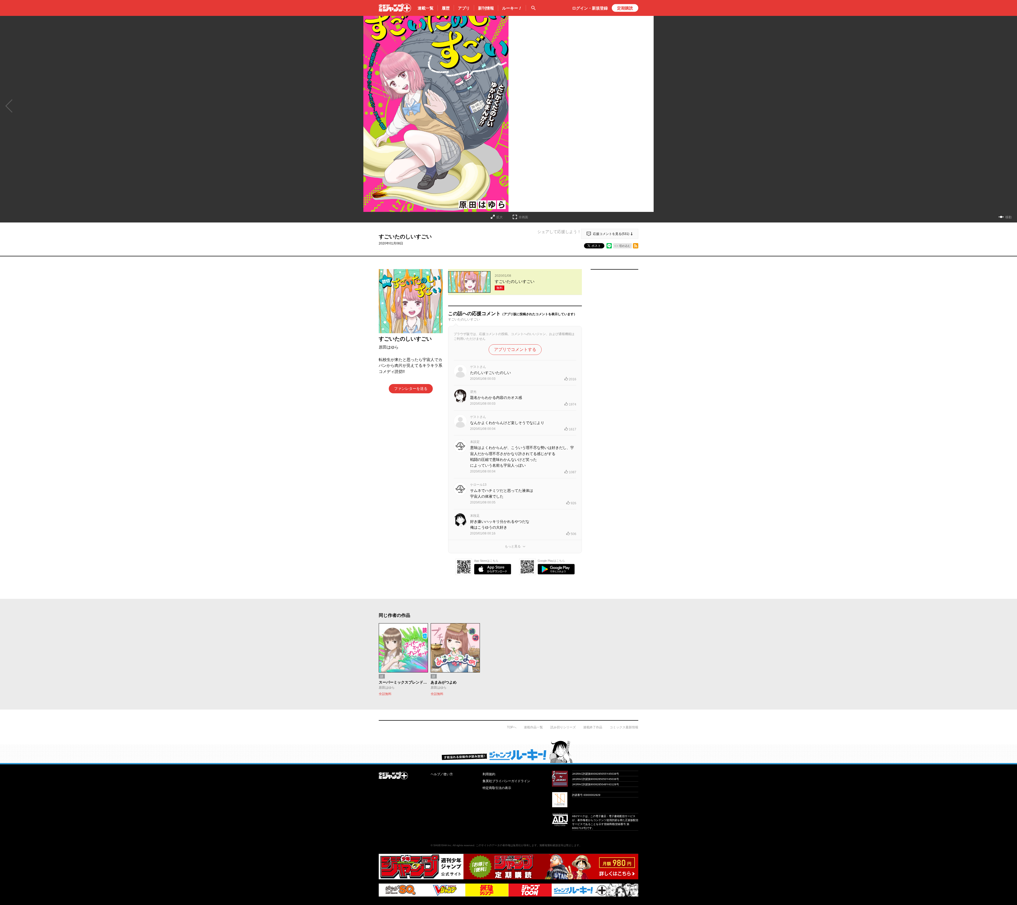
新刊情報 (486, 8)
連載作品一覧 (533, 727)
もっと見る (513, 546)
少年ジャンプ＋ (395, 8)
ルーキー (512, 8)
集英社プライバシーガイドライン (506, 781)
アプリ (464, 8)
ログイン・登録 (590, 8)
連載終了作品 (592, 727)
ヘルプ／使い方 (442, 774)
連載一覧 (426, 8)
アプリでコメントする (515, 349)
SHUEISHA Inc (442, 845)
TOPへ (511, 727)
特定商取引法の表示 (497, 788)
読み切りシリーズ (563, 727)
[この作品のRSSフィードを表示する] (635, 245)
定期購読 (625, 8)
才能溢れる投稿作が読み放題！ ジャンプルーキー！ (508, 751)
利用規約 (489, 774)
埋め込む (625, 245)
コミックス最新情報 (624, 727)
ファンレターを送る (410, 388)
